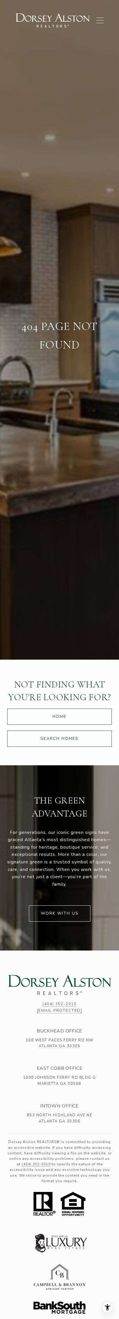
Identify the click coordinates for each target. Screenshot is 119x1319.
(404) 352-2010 (59, 1004)
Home (59, 716)
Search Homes (59, 738)
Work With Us (60, 913)
